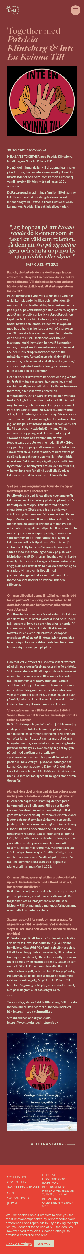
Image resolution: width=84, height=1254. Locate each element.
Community (16, 1182)
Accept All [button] (44, 1244)
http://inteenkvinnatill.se (32, 1011)
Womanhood (18, 1198)
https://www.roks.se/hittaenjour (32, 1022)
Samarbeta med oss (23, 1188)
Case (11, 1193)
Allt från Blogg (49, 1144)
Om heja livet (18, 1177)
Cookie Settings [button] (19, 1244)
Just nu (13, 1204)
